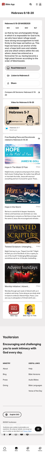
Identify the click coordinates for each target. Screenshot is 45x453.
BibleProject (13, 130)
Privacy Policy (27, 431)
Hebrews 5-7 (16, 128)
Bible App (14, 316)
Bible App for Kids (29, 316)
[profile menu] (38, 4)
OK (38, 429)
